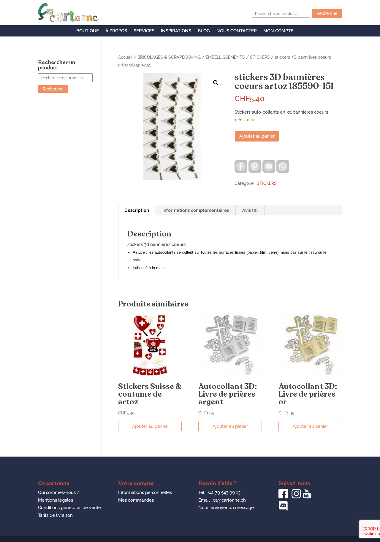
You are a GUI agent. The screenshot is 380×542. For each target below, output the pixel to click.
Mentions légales (55, 500)
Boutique (87, 31)
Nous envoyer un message (226, 507)
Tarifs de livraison (55, 515)
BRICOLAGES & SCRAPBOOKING (169, 57)
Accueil (125, 57)
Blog (204, 31)
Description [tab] (136, 210)
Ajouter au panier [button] (149, 426)
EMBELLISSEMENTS (225, 57)
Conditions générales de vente (69, 507)
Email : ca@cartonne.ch (222, 500)
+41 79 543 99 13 (224, 492)
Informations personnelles (145, 492)
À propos (116, 31)
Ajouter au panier (257, 136)
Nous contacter (236, 31)
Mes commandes (136, 500)
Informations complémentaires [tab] (195, 210)
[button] (215, 82)
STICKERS (260, 57)
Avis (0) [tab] (250, 210)
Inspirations (176, 31)
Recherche (326, 13)
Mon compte (278, 31)
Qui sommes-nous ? (58, 492)
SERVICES (144, 31)
